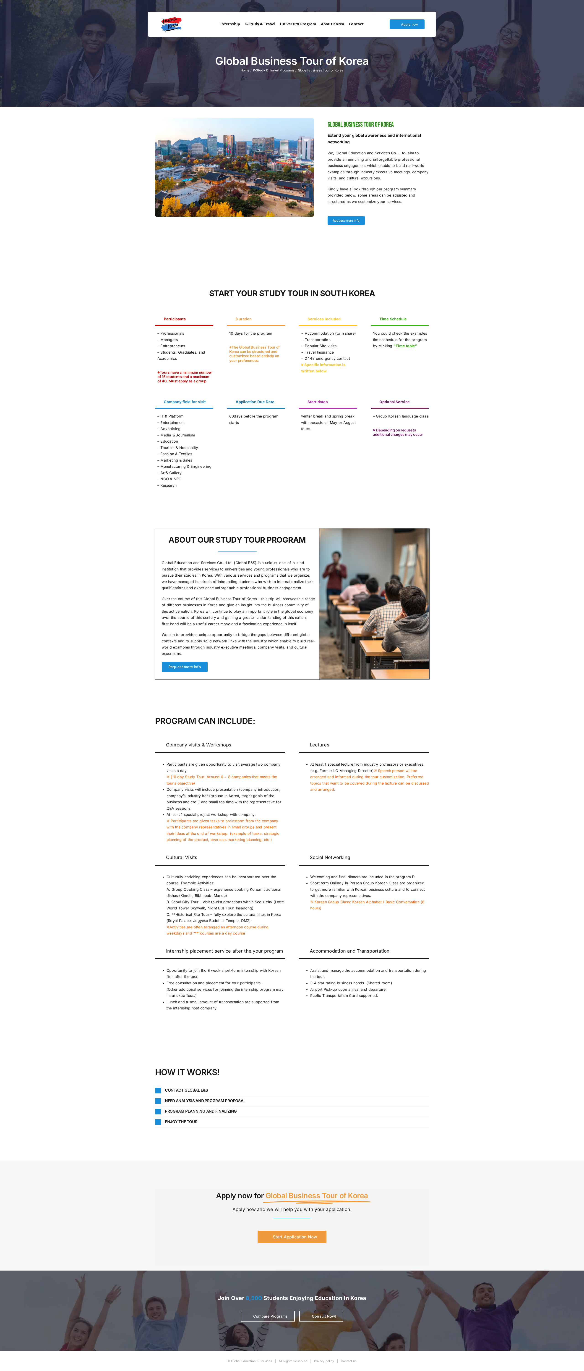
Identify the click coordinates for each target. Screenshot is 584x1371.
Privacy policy (324, 1361)
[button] (292, 1090)
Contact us (349, 1361)
